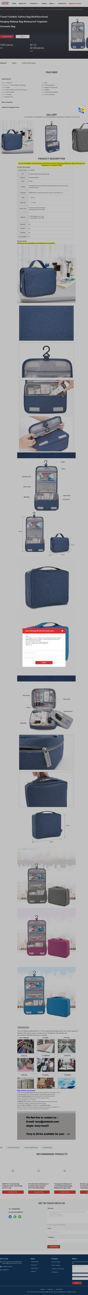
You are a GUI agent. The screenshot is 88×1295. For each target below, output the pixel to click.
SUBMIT (44, 662)
